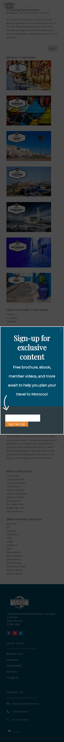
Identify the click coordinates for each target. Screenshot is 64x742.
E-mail (8, 413)
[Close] (61, 329)
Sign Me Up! (16, 424)
